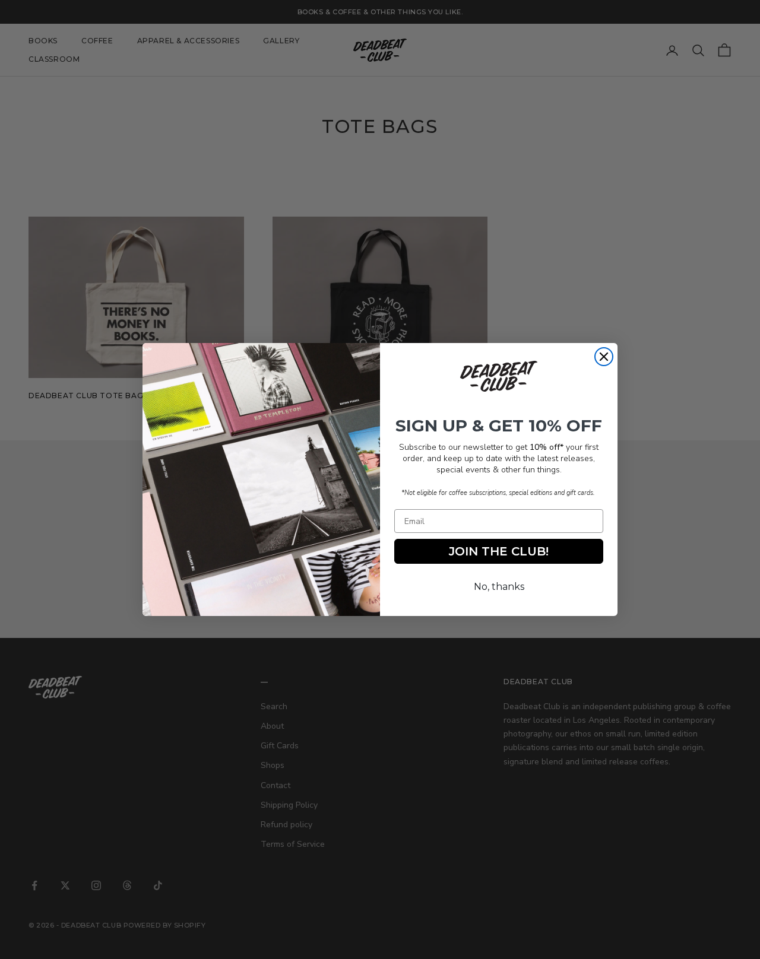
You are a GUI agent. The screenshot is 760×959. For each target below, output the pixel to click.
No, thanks (499, 586)
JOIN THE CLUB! (499, 551)
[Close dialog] (604, 357)
